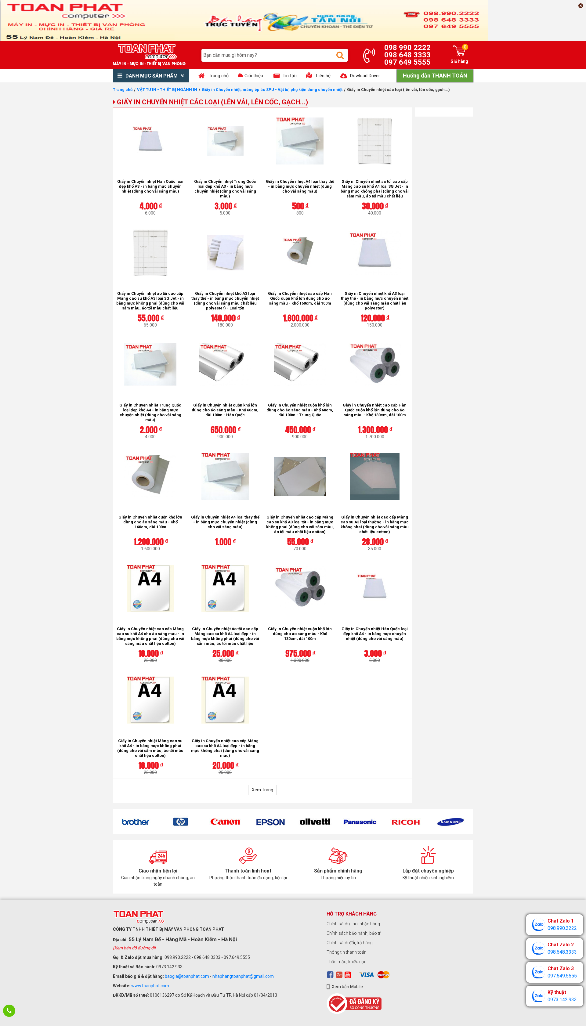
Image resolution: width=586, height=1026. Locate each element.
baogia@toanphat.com (187, 976)
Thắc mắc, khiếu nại (346, 961)
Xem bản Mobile (347, 986)
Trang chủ (122, 89)
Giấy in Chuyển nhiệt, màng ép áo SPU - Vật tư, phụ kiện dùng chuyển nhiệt (272, 89)
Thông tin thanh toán (347, 952)
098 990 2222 (407, 47)
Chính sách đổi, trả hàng (350, 942)
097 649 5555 (407, 62)
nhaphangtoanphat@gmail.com (243, 976)
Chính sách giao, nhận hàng (353, 923)
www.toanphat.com (150, 985)
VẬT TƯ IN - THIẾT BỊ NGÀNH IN (167, 89)
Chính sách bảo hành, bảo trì (354, 933)
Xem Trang (262, 789)
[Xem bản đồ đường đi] (134, 947)
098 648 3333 (407, 55)
